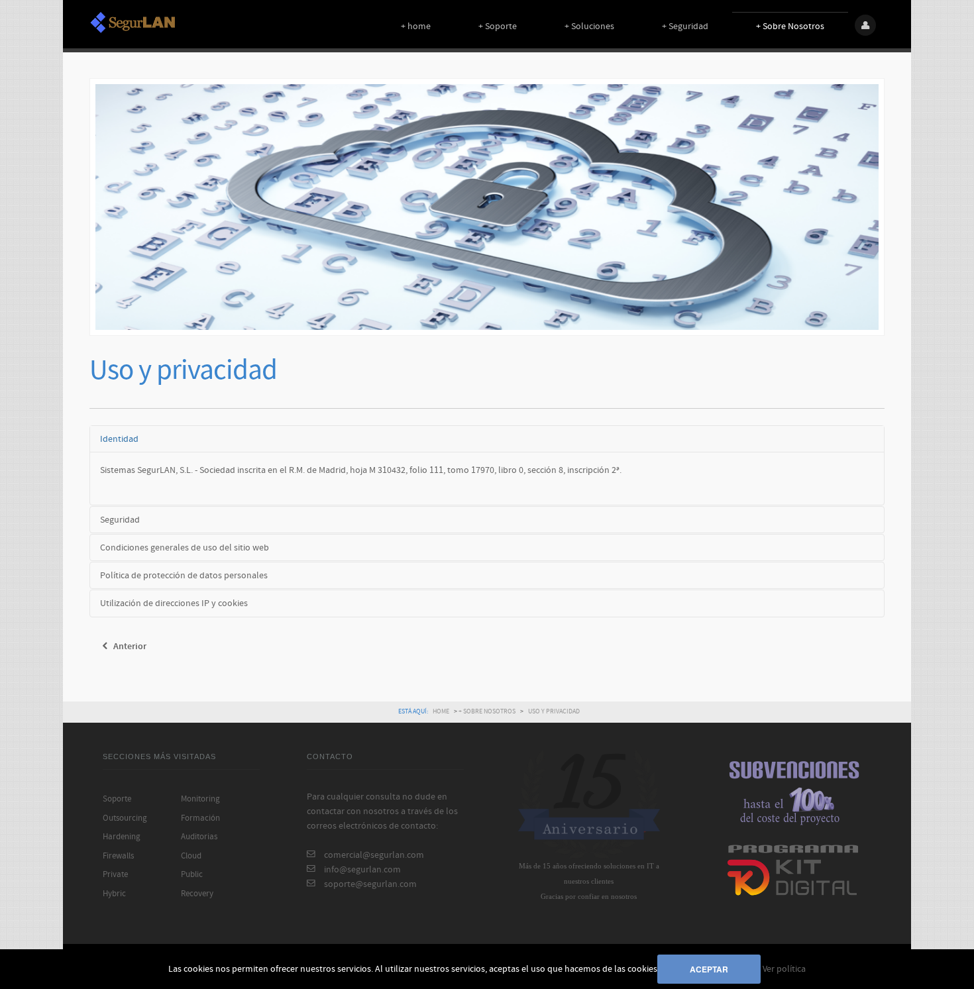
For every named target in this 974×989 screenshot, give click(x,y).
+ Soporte (497, 26)
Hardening (121, 836)
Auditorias (199, 836)
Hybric (114, 893)
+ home (416, 26)
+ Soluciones (589, 26)
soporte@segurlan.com (370, 884)
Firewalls (118, 855)
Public (192, 874)
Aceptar (709, 969)
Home (441, 711)
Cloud (191, 855)
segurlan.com (132, 22)
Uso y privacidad (183, 370)
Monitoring (200, 799)
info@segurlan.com (362, 869)
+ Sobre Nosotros (790, 26)
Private (115, 874)
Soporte (117, 799)
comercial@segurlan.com (374, 854)
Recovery (197, 893)
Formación (200, 818)
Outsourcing (125, 818)
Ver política (784, 968)
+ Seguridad (685, 26)
